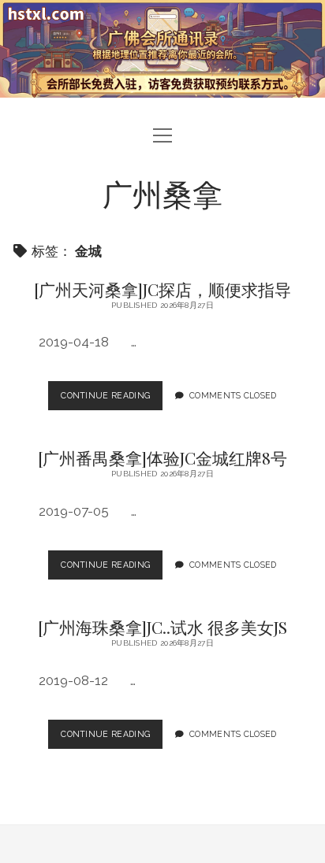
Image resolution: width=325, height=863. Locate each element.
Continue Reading (111, 400)
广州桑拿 (162, 193)
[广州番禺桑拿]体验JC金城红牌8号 (162, 457)
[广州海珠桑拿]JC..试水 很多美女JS (162, 627)
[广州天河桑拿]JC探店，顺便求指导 (162, 289)
